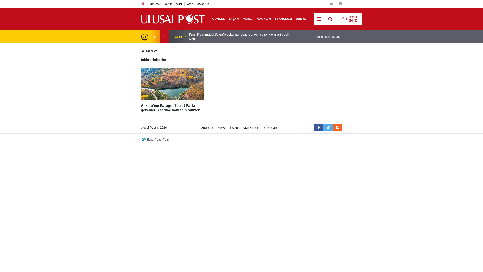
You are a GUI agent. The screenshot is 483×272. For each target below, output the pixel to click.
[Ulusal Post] (173, 18)
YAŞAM (234, 19)
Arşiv (190, 3)
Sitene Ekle (203, 3)
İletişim (234, 127)
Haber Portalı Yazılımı (160, 139)
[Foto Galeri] (340, 3)
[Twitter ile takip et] (328, 127)
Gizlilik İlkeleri (251, 127)
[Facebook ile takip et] (318, 127)
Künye (221, 127)
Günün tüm (329, 37)
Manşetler (155, 3)
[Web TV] (331, 3)
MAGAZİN (263, 19)
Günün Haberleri (173, 3)
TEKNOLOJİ (283, 19)
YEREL (248, 19)
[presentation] (154, 37)
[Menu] (319, 19)
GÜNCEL (218, 19)
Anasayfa (207, 127)
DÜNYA (301, 19)
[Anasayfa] (143, 3)
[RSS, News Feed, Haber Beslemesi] (337, 127)
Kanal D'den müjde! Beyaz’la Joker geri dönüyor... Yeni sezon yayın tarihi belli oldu (239, 37)
